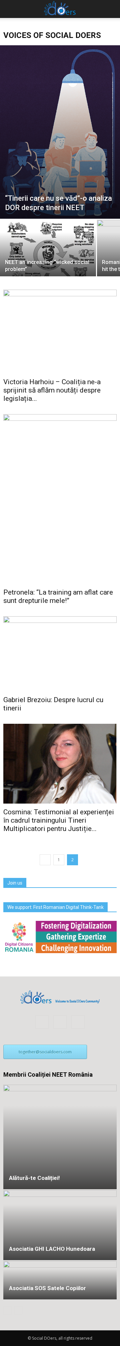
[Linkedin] (60, 1022)
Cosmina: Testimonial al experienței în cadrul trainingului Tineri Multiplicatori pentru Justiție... (58, 820)
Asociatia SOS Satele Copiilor (47, 1288)
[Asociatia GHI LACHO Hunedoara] (60, 1225)
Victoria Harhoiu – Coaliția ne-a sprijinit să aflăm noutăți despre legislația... (52, 390)
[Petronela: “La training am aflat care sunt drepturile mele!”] (60, 499)
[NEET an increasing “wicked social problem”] (48, 254)
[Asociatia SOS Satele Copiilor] (60, 1280)
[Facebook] (42, 1022)
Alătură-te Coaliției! (34, 1178)
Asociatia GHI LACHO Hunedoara (52, 1248)
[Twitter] (78, 1022)
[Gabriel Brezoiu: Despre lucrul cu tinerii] (60, 654)
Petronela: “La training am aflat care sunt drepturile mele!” (58, 596)
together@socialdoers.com (45, 1052)
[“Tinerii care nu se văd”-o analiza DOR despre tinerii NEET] (60, 132)
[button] (110, 9)
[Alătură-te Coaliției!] (60, 1137)
